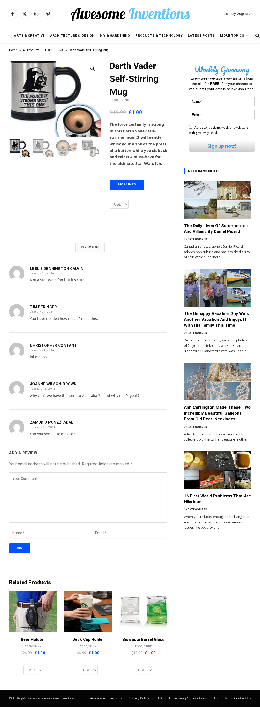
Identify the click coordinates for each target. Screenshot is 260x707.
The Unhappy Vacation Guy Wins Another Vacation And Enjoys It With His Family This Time (216, 319)
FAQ (159, 698)
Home (13, 50)
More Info (127, 184)
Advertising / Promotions (188, 698)
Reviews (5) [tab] (90, 247)
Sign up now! (221, 146)
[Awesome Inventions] (130, 14)
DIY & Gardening (115, 35)
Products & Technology (159, 35)
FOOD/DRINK (54, 50)
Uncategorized (195, 239)
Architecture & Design (72, 35)
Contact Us (242, 698)
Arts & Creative (29, 35)
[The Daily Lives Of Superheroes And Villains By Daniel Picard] (217, 200)
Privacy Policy (138, 698)
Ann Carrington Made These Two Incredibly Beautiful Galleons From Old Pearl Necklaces (217, 413)
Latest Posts (201, 35)
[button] (92, 68)
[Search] (257, 35)
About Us (220, 698)
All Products (31, 50)
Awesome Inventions (106, 698)
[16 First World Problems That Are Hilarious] (217, 470)
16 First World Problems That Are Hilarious (217, 498)
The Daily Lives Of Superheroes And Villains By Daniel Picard (216, 228)
